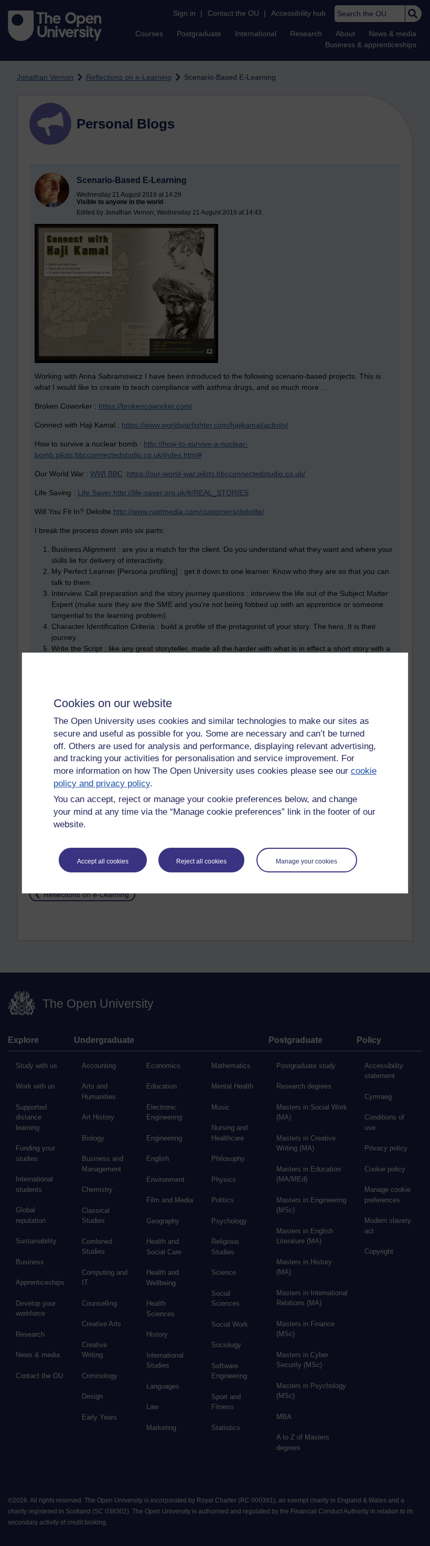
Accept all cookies (102, 861)
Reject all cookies (201, 861)
